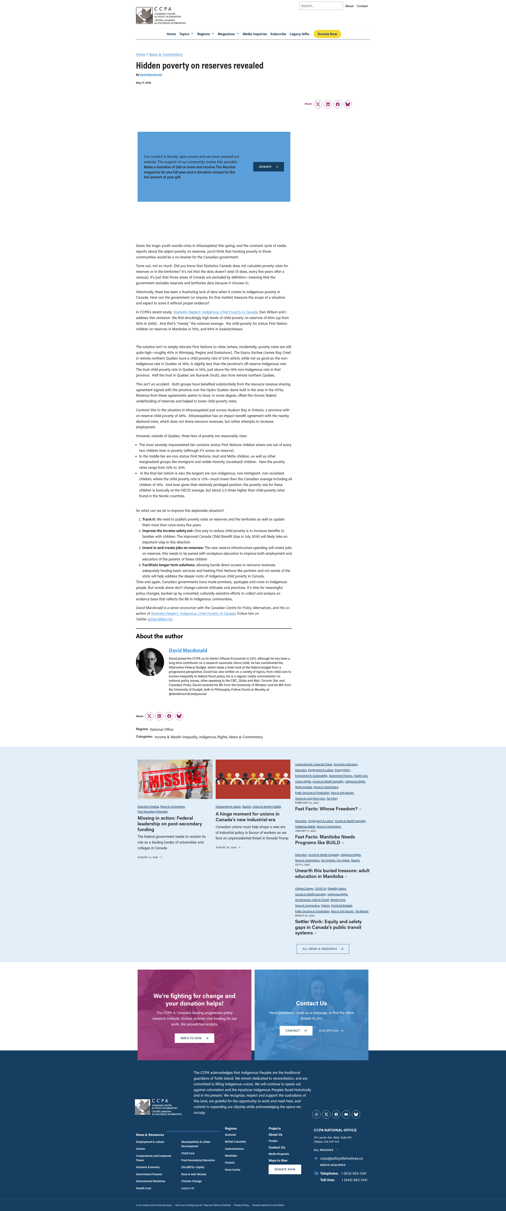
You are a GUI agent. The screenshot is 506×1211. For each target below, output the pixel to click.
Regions (231, 1128)
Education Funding (148, 806)
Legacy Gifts (299, 34)
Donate (265, 167)
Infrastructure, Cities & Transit (312, 899)
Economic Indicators (345, 764)
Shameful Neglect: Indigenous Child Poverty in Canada (215, 312)
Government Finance (340, 775)
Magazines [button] (226, 34)
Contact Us (277, 1147)
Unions (140, 1149)
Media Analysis (303, 786)
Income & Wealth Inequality (176, 737)
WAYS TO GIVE (191, 1038)
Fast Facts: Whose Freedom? (326, 808)
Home (171, 34)
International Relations (150, 1181)
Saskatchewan (234, 1149)
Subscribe (278, 34)
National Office (161, 729)
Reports (246, 806)
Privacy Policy (241, 1205)
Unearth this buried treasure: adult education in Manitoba (332, 873)
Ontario (325, 905)
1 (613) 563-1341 (353, 1173)
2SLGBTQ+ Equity (192, 1167)
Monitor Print (337, 899)
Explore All (187, 1188)
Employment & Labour (228, 806)
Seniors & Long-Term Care (310, 798)
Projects (275, 1128)
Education (301, 769)
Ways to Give (278, 1160)
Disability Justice (337, 888)
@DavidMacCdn (160, 619)
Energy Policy (342, 769)
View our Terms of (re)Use (217, 1205)
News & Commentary (166, 54)
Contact (362, 6)
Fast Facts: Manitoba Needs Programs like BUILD (325, 839)
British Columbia (235, 1141)
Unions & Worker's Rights (267, 806)
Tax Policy (332, 798)
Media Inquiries (255, 34)
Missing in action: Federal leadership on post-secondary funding (170, 823)
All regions (323, 1150)
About (349, 6)
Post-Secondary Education (153, 811)
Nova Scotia (232, 1169)
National (230, 1135)
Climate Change (304, 888)
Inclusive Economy (148, 1167)
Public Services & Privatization (312, 792)
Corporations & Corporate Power (313, 764)
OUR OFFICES (329, 1030)
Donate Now (327, 34)
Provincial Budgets (341, 905)
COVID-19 (320, 888)
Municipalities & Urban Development (195, 1144)
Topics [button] (184, 34)
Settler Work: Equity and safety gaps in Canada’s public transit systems (328, 927)
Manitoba (231, 1155)
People (273, 1141)
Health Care (361, 775)
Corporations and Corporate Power (153, 1158)
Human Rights (303, 781)
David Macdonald (151, 74)
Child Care (188, 1153)
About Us (275, 1134)
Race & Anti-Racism (342, 792)
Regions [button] (203, 34)
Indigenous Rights (213, 737)
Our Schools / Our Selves (335, 860)
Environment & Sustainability (311, 775)
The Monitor (362, 911)
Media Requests (279, 1154)
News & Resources (150, 1135)
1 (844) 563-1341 (354, 1179)
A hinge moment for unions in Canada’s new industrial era (247, 816)
